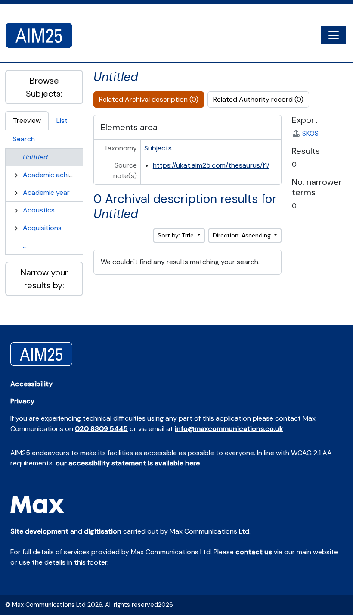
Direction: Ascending (242, 235)
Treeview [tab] (27, 120)
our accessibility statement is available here (128, 463)
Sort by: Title (176, 235)
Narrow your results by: (44, 279)
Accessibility (31, 383)
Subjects (158, 148)
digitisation (102, 531)
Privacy (22, 401)
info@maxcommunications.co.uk (229, 428)
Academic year (46, 192)
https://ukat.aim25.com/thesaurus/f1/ (211, 165)
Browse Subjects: (44, 87)
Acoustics (39, 210)
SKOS (310, 133)
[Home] (42, 35)
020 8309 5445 (101, 428)
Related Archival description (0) (148, 99)
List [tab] (62, 120)
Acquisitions (42, 227)
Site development (39, 531)
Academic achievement (59, 174)
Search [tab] (24, 139)
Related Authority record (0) (258, 99)
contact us (253, 551)
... (25, 245)
